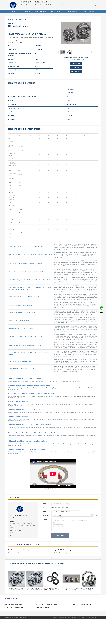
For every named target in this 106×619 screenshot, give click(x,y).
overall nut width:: (14, 66)
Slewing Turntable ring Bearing (57, 11)
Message (44, 519)
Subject (44, 511)
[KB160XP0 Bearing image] (76, 33)
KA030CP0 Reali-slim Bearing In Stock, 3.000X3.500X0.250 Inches (30, 247)
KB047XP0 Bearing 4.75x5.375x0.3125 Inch (22, 313)
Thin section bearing (20, 15)
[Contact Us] (102, 309)
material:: (11, 59)
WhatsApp (75, 67)
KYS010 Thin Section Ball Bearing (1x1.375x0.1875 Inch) (26, 272)
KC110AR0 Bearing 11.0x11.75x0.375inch (21, 328)
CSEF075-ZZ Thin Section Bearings (19, 361)
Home (13, 11)
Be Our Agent (75, 71)
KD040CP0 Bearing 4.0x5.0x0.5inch (20, 305)
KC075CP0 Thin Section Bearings (18, 320)
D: (8, 46)
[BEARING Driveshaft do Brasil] (13, 4)
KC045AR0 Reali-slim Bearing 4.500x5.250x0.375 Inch (26, 297)
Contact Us (15, 617)
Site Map (21, 617)
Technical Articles (40, 11)
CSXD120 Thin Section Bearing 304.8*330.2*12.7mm (25, 263)
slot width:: (11, 119)
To (43, 507)
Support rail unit (89, 11)
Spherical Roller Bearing (74, 11)
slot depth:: (11, 74)
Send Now (60, 535)
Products (11, 15)
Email (43, 504)
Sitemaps (26, 617)
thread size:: (12, 49)
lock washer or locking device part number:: (19, 54)
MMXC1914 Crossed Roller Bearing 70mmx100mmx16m (25, 337)
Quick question (46, 515)
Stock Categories (25, 11)
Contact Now (76, 63)
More (52, 558)
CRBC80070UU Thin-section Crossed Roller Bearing (24, 345)
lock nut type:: (12, 63)
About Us (8, 617)
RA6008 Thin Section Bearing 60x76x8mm (22, 369)
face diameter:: (13, 70)
